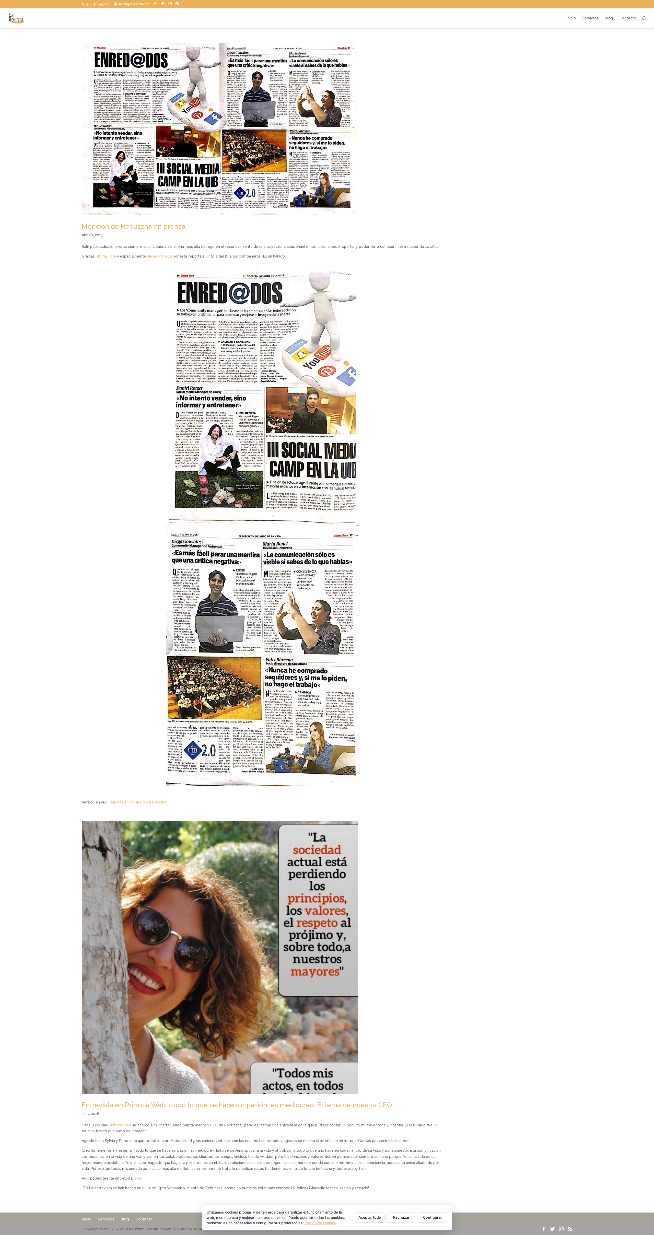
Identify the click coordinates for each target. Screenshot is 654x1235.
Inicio (571, 18)
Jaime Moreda (159, 256)
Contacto (628, 18)
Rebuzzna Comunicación (148, 1229)
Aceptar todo (369, 1217)
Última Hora (106, 256)
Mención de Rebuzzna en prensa (133, 226)
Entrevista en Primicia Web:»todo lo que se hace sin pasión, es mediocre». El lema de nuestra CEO (237, 1105)
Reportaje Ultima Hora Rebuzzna (138, 802)
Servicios (590, 18)
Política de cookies (320, 1223)
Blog (609, 18)
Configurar (432, 1217)
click (138, 1178)
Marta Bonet (192, 1229)
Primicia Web (120, 1125)
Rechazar (401, 1217)
